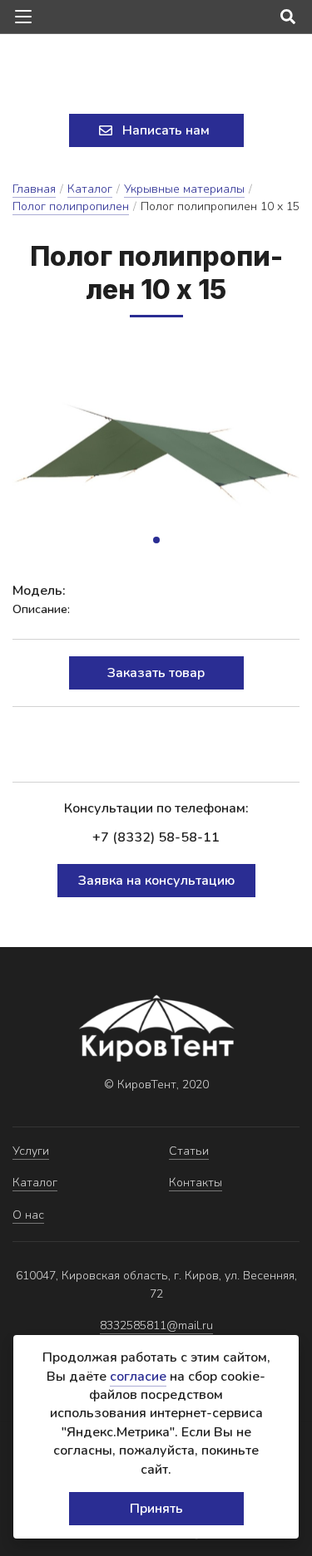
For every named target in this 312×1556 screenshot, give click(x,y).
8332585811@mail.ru (156, 1325)
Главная (34, 189)
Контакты (195, 1182)
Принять (156, 1509)
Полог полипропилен (70, 206)
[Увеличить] (156, 449)
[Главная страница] (156, 76)
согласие (138, 1376)
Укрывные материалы (184, 189)
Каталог (89, 189)
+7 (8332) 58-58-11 (156, 837)
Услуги (30, 1151)
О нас (28, 1215)
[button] (156, 540)
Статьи (189, 1151)
